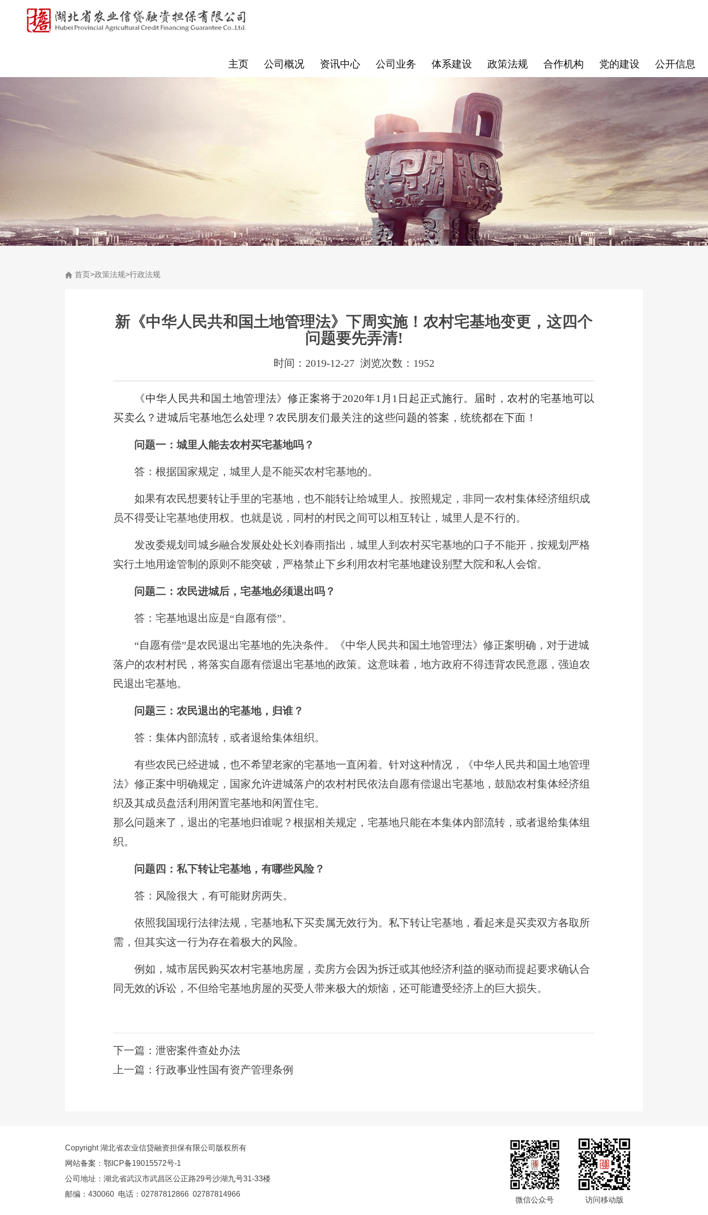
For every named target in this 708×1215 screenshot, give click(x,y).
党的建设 (619, 63)
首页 (82, 274)
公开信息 (675, 63)
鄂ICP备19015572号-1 (142, 1163)
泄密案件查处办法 (198, 1050)
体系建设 (452, 63)
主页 (238, 63)
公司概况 (284, 63)
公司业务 (396, 63)
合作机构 (563, 63)
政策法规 (507, 63)
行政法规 (145, 274)
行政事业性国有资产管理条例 (224, 1070)
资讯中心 (340, 63)
